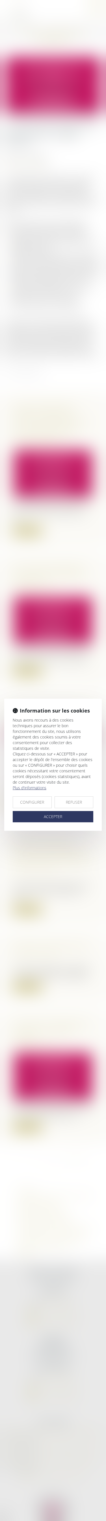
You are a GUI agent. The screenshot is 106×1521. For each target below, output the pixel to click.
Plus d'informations (29, 787)
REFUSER (74, 802)
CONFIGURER (32, 802)
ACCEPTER (53, 816)
